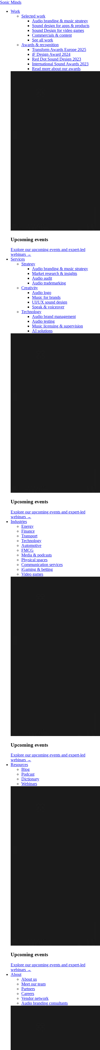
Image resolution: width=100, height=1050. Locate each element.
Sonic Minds (10, 2)
